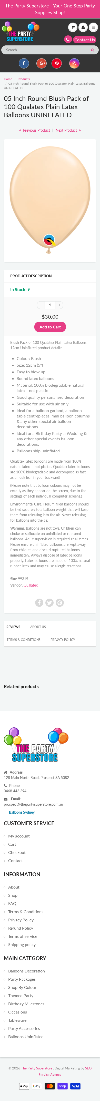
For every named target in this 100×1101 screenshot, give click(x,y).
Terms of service (22, 936)
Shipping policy (22, 944)
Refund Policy (20, 927)
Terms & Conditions (24, 640)
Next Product (67, 130)
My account (19, 835)
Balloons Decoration (26, 970)
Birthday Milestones (26, 1003)
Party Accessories (24, 1028)
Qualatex (31, 585)
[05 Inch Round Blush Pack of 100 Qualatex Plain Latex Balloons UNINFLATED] (50, 199)
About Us (38, 627)
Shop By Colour (22, 987)
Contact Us (84, 39)
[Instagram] (74, 63)
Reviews (13, 627)
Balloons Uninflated (26, 1036)
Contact (15, 860)
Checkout (17, 852)
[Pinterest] (57, 63)
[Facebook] (24, 63)
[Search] (92, 50)
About (13, 886)
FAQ (12, 903)
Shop (12, 895)
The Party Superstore (36, 1068)
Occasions (17, 1011)
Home (8, 79)
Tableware (17, 1020)
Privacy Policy (63, 640)
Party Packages (22, 979)
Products (24, 79)
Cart (12, 844)
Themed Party (20, 995)
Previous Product (36, 130)
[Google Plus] (41, 63)
